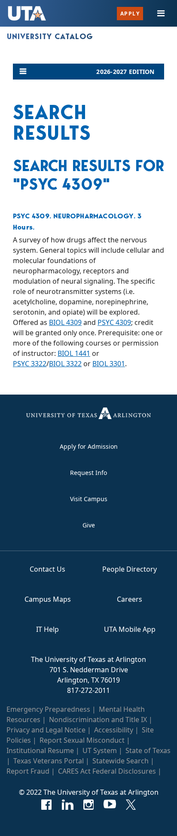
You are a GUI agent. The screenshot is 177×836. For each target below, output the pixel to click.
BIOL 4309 (65, 322)
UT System (99, 750)
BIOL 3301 (108, 363)
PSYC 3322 (29, 363)
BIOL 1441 (74, 353)
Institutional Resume (40, 750)
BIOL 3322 (65, 363)
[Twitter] (131, 804)
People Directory (129, 569)
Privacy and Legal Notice (45, 730)
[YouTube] (110, 804)
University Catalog (50, 36)
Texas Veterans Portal (48, 761)
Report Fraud (27, 771)
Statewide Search (120, 761)
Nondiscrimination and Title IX (98, 719)
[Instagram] (88, 804)
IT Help (47, 629)
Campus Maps (47, 599)
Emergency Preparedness (48, 709)
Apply (130, 13)
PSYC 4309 (114, 322)
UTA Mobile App (130, 629)
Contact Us (47, 569)
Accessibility (113, 730)
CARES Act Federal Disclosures (107, 771)
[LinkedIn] (67, 804)
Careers (129, 599)
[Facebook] (46, 804)
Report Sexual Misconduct (82, 740)
